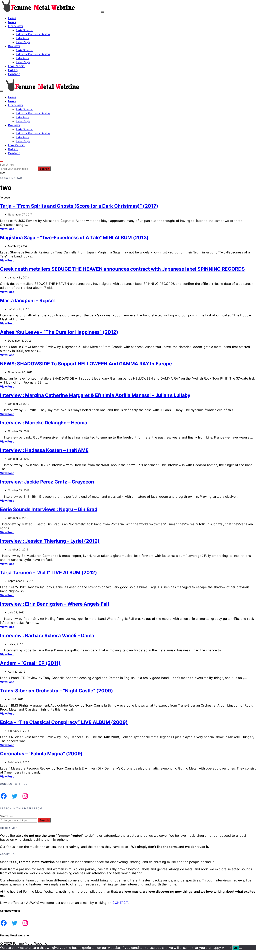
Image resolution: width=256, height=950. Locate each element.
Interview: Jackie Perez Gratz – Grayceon (47, 482)
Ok (236, 947)
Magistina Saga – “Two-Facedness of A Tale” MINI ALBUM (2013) (74, 237)
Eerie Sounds (24, 30)
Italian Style (23, 42)
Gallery (13, 70)
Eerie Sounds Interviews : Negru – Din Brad (48, 509)
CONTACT (120, 903)
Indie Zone (22, 38)
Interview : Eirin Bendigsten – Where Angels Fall (54, 604)
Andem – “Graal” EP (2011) (30, 663)
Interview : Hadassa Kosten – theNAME (44, 450)
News (12, 22)
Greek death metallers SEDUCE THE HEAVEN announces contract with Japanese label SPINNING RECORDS (122, 269)
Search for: (7, 164)
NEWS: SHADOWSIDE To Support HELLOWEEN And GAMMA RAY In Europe (86, 364)
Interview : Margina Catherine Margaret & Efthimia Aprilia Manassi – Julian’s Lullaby (95, 395)
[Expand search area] (1, 91)
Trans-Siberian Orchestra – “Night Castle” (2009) (56, 691)
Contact (14, 74)
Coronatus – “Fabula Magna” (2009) (41, 754)
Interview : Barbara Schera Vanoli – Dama (47, 635)
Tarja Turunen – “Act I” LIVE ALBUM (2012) (48, 572)
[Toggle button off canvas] (102, 12)
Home (12, 18)
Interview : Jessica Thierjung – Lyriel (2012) (50, 541)
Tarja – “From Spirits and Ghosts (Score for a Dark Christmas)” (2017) (79, 206)
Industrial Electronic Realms (33, 34)
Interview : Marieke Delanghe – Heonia (43, 423)
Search (44, 168)
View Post (7, 228)
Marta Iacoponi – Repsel (27, 300)
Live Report (16, 66)
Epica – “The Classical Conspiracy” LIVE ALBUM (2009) (64, 722)
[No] (240, 948)
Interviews (15, 26)
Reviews (14, 46)
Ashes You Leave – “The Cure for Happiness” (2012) (59, 332)
